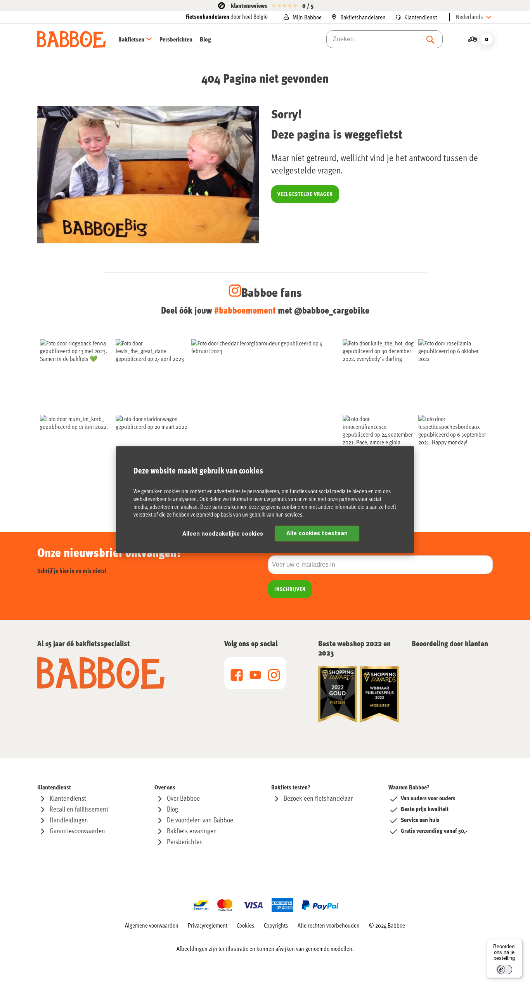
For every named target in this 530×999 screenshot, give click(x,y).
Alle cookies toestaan (317, 532)
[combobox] (384, 39)
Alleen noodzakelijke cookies (222, 533)
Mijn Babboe (307, 17)
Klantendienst (420, 17)
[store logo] (71, 39)
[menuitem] (138, 39)
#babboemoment (245, 310)
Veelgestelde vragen (305, 194)
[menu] (164, 39)
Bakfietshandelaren (363, 17)
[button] (474, 17)
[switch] (504, 969)
